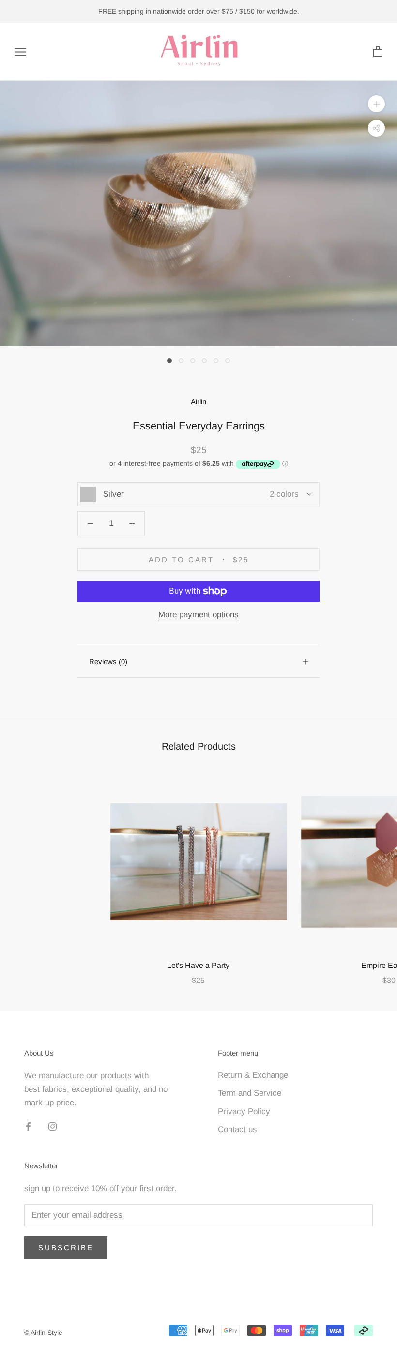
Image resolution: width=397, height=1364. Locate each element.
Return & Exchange (253, 1075)
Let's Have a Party (198, 965)
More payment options (198, 614)
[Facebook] (28, 1126)
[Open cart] (377, 52)
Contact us (237, 1129)
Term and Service (249, 1093)
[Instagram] (52, 1126)
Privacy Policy (244, 1111)
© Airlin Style (43, 1332)
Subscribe (65, 1247)
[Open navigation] (20, 51)
